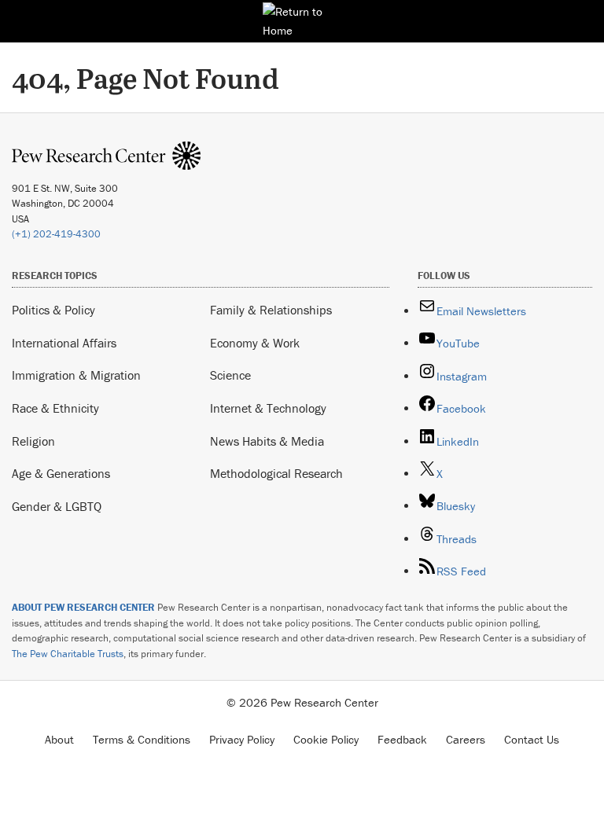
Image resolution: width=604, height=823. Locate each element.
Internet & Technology (268, 408)
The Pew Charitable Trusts (67, 653)
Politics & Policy (53, 310)
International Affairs (64, 343)
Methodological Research (276, 473)
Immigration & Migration (76, 375)
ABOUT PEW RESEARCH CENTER (83, 607)
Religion (33, 441)
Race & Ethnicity (55, 408)
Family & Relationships (271, 310)
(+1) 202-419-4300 (56, 234)
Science (230, 375)
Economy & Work (255, 343)
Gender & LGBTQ (56, 506)
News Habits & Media (267, 441)
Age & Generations (61, 473)
